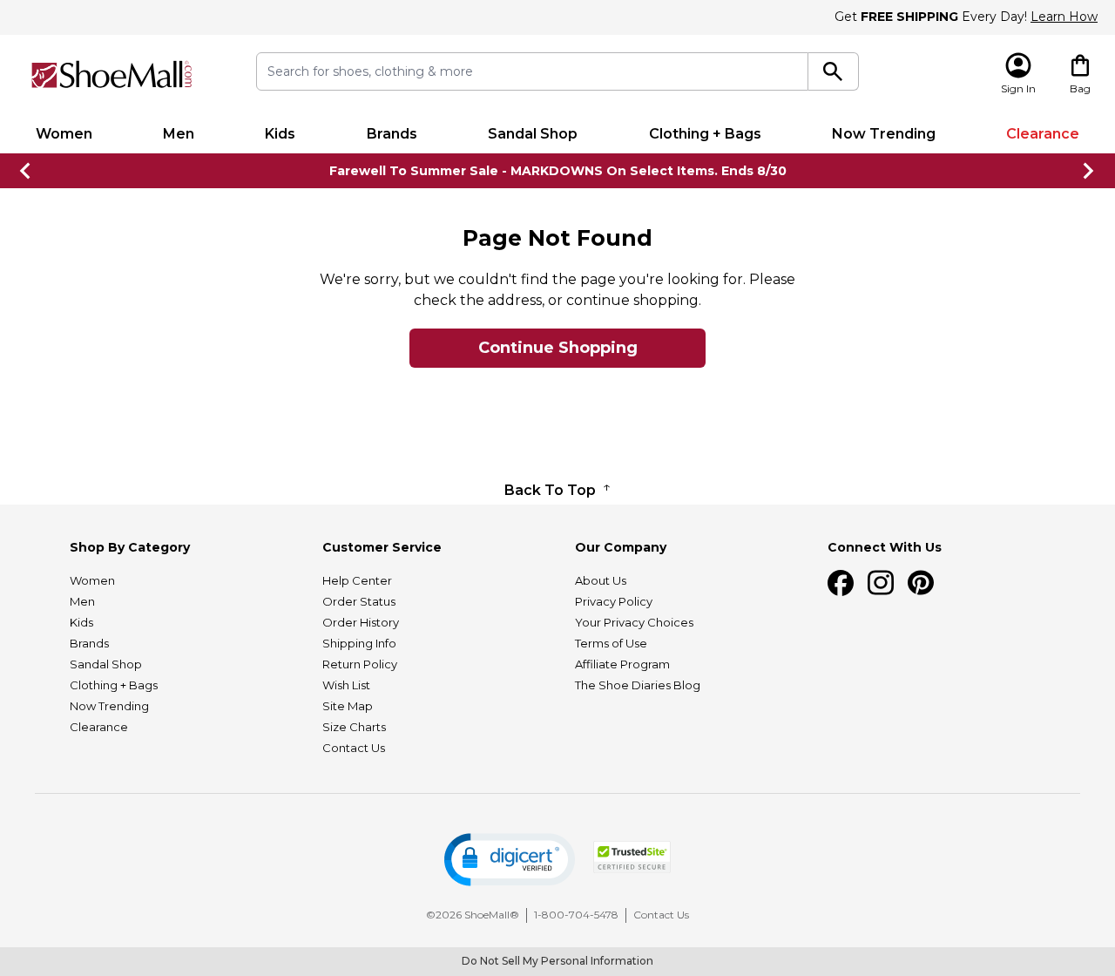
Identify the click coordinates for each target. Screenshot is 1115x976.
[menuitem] (63, 134)
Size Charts (354, 727)
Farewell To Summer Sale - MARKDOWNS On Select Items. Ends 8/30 (558, 171)
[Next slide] (1089, 170)
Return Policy (359, 664)
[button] (509, 860)
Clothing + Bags (705, 133)
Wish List (346, 685)
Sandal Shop (533, 133)
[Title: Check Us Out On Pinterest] (921, 583)
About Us (600, 580)
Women (64, 133)
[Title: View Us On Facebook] (841, 583)
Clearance (1042, 133)
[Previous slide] (26, 170)
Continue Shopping (558, 347)
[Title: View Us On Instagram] (881, 583)
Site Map (347, 706)
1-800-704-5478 (576, 914)
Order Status (358, 601)
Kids (280, 133)
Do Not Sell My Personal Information (557, 960)
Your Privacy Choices (634, 622)
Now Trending (884, 133)
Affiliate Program (622, 664)
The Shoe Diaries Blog (637, 685)
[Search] (833, 71)
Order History (360, 622)
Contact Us (353, 748)
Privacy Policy (613, 601)
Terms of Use (611, 643)
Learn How (1064, 16)
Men (178, 133)
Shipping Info (359, 643)
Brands (392, 133)
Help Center (357, 580)
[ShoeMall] (111, 74)
